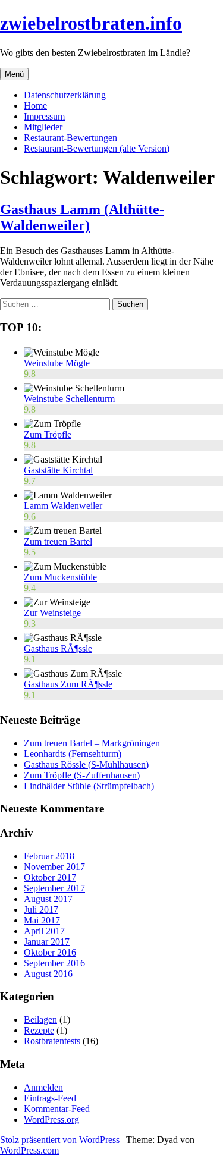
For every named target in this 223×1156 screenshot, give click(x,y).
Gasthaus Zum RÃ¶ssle (68, 684)
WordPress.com (29, 1150)
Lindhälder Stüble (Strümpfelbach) (89, 786)
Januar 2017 (47, 942)
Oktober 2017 (50, 877)
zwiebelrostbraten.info (91, 23)
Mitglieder (43, 127)
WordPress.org (51, 1119)
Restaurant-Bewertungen (70, 138)
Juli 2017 (41, 909)
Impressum (44, 116)
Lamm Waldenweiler (63, 506)
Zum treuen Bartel (58, 541)
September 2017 (54, 888)
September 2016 (54, 963)
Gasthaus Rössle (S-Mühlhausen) (86, 764)
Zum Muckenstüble (60, 577)
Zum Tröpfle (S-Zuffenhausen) (82, 775)
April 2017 (44, 931)
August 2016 (48, 974)
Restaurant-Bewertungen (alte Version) (96, 148)
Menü (14, 74)
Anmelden (43, 1087)
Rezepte (39, 1030)
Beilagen (40, 1019)
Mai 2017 (42, 920)
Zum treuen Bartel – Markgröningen (92, 743)
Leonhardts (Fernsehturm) (72, 754)
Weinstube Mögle (57, 363)
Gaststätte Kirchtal (58, 470)
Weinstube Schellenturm (69, 399)
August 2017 (48, 899)
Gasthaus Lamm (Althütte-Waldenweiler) (82, 217)
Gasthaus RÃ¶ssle (58, 648)
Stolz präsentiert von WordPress (60, 1140)
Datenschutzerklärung (65, 95)
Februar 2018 (49, 856)
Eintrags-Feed (50, 1098)
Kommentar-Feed (57, 1109)
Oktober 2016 (50, 952)
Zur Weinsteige (52, 613)
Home (35, 105)
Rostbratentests (52, 1041)
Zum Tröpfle (47, 434)
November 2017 (54, 867)
